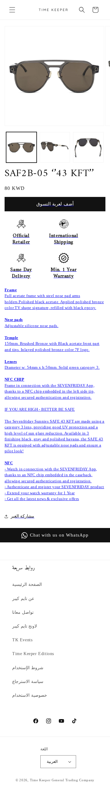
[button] (12, 10)
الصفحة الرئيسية (27, 584)
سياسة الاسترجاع (27, 681)
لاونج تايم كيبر (24, 626)
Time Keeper (40, 780)
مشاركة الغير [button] (22, 516)
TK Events (22, 640)
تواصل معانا (23, 612)
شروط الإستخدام (27, 667)
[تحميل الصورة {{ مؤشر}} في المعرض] (21, 147)
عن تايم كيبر (23, 598)
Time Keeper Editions (33, 653)
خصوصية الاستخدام (29, 695)
